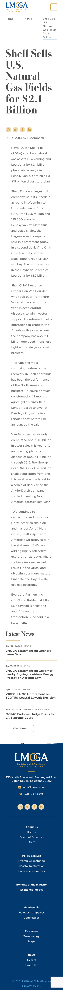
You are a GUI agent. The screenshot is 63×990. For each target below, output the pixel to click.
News (28, 18)
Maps (31, 941)
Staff (31, 842)
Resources (31, 931)
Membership (32, 907)
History (31, 832)
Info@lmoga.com (34, 787)
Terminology (31, 936)
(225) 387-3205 (34, 793)
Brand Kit (31, 965)
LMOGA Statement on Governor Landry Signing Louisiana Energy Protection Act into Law (30, 674)
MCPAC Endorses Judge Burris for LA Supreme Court (30, 716)
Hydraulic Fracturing (31, 861)
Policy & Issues (31, 855)
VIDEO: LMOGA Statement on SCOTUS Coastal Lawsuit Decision (30, 695)
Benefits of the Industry (31, 884)
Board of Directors (31, 837)
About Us (32, 827)
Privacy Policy (31, 986)
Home (9, 18)
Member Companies (31, 912)
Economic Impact (31, 889)
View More (20, 728)
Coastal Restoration (31, 866)
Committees (31, 917)
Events (31, 960)
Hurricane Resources (31, 871)
